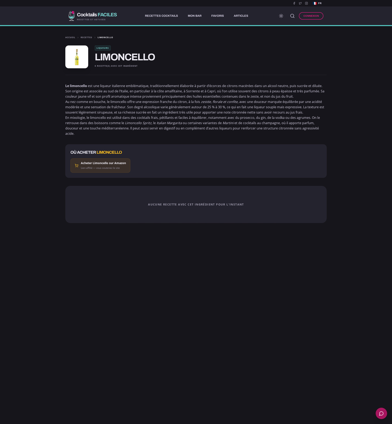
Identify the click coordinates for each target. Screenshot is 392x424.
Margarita (174, 123)
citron (182, 101)
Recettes (86, 37)
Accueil (70, 37)
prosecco (247, 117)
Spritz (147, 123)
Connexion (311, 15)
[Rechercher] (292, 16)
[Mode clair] (281, 16)
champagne (271, 123)
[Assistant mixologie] (381, 413)
